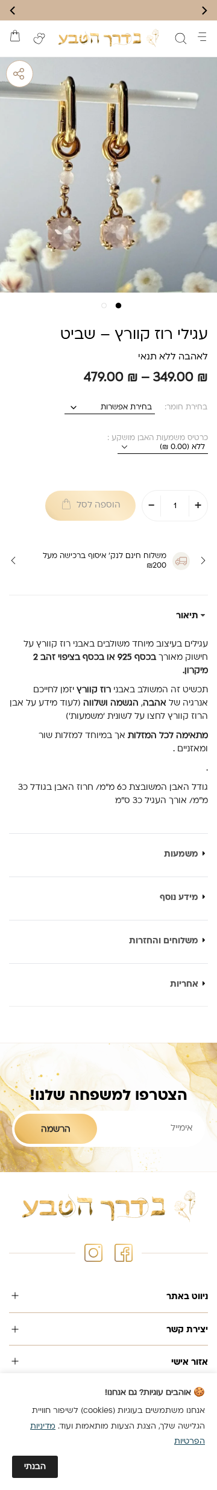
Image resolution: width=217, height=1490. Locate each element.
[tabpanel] (108, 176)
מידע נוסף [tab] (179, 898)
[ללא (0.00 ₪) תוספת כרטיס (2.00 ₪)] (163, 448)
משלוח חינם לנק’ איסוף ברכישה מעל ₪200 (104, 561)
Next (13, 560)
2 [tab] (101, 309)
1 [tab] (116, 309)
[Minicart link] (15, 35)
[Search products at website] (181, 39)
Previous (194, 560)
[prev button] (204, 10)
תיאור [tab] (187, 616)
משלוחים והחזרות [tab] (163, 941)
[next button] (13, 10)
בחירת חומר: (186, 407)
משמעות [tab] (181, 854)
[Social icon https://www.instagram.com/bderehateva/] (93, 1253)
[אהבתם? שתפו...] (66, 73)
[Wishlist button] (39, 39)
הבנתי (35, 1467)
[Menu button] (202, 37)
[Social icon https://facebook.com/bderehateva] (124, 1253)
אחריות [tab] (184, 985)
